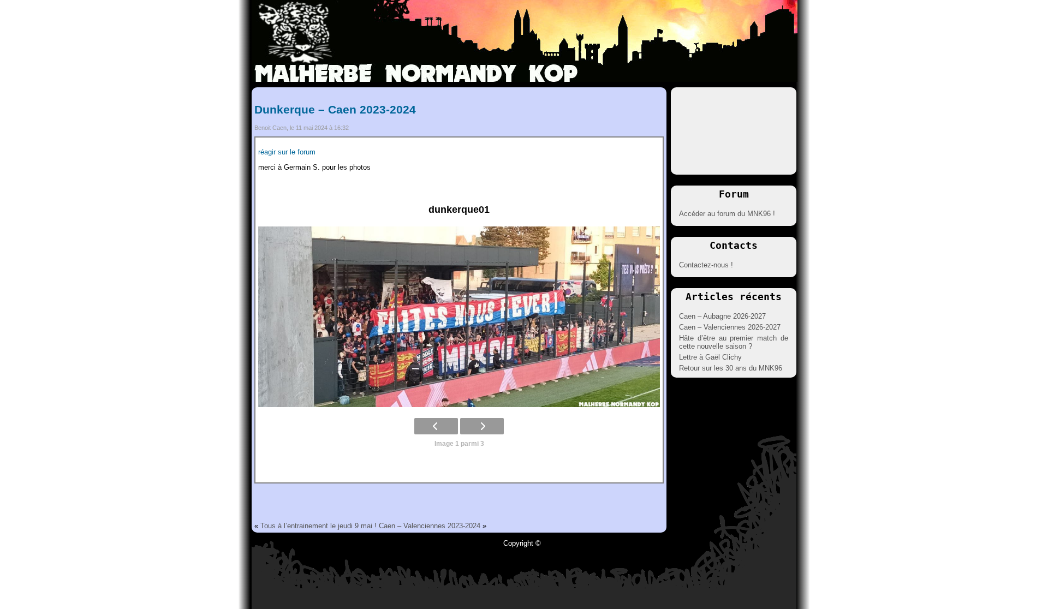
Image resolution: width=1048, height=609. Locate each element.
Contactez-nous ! (706, 265)
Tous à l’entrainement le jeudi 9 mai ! (318, 526)
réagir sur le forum (286, 152)
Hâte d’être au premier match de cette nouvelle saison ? (733, 342)
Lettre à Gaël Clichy (710, 357)
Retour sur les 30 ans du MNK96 (730, 368)
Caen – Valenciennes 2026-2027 (730, 327)
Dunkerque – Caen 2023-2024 (335, 109)
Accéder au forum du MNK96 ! (727, 214)
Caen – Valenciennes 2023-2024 (429, 526)
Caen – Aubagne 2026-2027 (722, 316)
